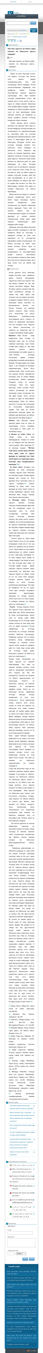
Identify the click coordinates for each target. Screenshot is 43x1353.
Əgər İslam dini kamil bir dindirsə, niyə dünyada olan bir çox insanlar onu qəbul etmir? (21, 1338)
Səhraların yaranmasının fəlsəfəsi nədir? (20, 1322)
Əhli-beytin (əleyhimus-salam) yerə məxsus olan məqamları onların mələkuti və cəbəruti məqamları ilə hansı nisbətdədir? (21, 1293)
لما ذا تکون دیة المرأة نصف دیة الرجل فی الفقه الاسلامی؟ (22, 1215)
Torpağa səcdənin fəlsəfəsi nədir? (18, 1344)
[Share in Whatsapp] (9, 41)
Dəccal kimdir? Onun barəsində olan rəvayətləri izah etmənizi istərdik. (21, 1301)
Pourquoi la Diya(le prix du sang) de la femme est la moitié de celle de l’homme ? (22, 1179)
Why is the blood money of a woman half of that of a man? (22, 1170)
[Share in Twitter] (18, 41)
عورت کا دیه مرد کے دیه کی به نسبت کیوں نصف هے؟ (21, 1208)
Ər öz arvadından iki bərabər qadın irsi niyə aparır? (22, 1126)
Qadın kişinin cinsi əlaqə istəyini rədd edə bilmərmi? (21, 1286)
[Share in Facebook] (21, 41)
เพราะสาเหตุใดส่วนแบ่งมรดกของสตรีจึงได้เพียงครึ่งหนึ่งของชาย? (22, 1201)
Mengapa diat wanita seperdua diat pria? (22, 1187)
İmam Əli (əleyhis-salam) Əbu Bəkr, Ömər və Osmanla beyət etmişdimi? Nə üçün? (21, 1279)
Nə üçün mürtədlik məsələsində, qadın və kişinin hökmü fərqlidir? (22, 1133)
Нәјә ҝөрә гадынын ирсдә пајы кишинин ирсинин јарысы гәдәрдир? (22, 1107)
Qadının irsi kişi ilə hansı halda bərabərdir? (19, 1153)
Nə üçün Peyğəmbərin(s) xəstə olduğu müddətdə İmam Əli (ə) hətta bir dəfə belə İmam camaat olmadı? (21, 1329)
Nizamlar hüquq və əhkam (19, 36)
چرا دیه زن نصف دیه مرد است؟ (22, 1165)
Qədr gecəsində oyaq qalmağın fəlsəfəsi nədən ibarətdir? (21, 1273)
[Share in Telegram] (15, 41)
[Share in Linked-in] (12, 41)
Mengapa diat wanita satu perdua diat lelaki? (23, 1194)
